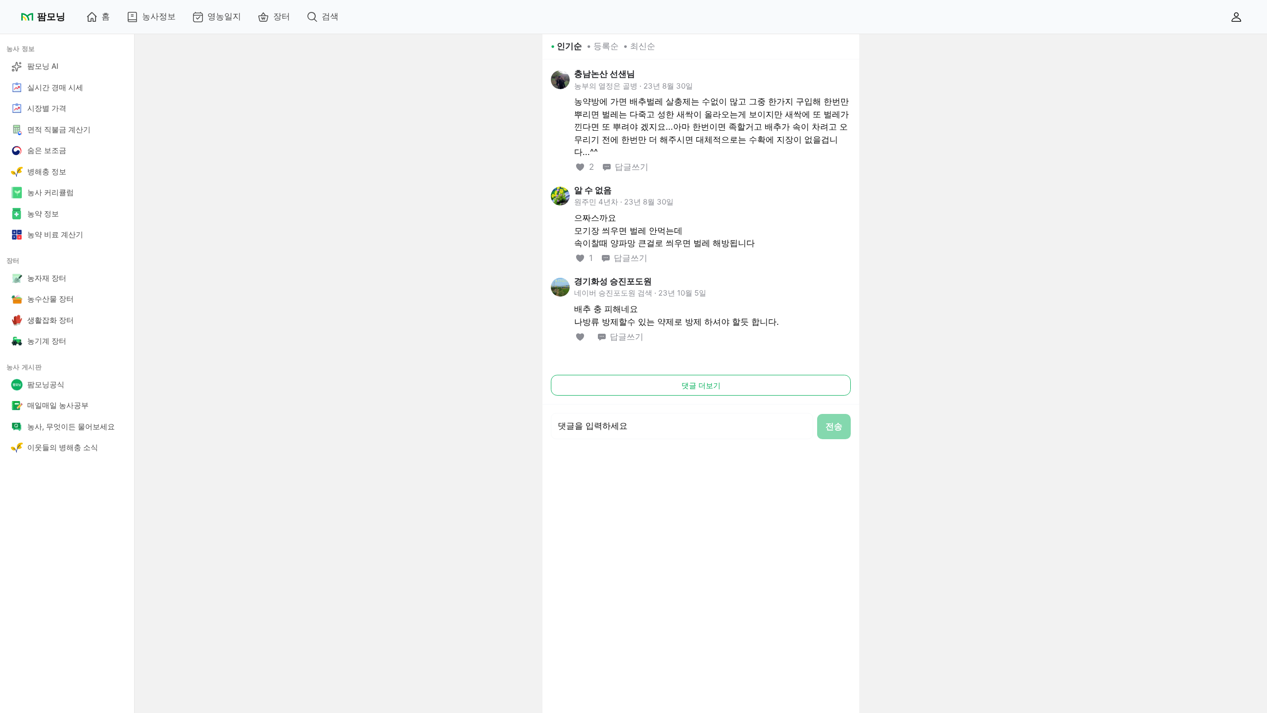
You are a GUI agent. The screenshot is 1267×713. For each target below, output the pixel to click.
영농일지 (224, 16)
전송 (834, 426)
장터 (281, 16)
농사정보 (159, 16)
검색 (330, 16)
